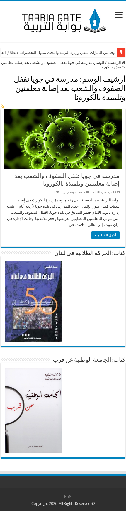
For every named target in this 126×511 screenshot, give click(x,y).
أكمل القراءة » (105, 235)
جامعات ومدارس (74, 192)
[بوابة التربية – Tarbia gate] (63, 20)
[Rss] (70, 496)
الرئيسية (115, 62)
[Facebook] (65, 496)
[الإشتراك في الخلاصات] (2, 106)
